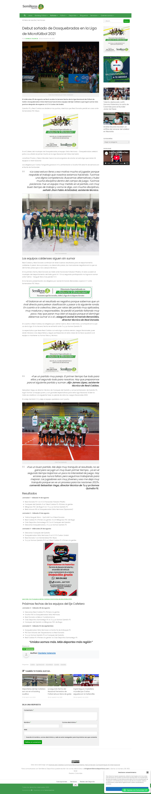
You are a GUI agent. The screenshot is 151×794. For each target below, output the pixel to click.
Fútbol (62, 15)
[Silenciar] (124, 163)
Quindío (56, 664)
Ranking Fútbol (40, 15)
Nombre (27, 722)
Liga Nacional (40, 664)
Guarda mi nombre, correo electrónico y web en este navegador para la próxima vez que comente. (61, 737)
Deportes (72, 15)
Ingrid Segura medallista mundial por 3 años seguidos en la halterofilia (84, 691)
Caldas (32, 664)
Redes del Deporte (87, 782)
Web (25, 730)
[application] (116, 157)
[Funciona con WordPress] (31, 790)
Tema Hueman (49, 790)
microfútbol (49, 664)
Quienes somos (107, 15)
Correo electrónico (69, 722)
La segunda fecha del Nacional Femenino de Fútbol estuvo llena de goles (59, 691)
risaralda (63, 664)
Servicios (93, 15)
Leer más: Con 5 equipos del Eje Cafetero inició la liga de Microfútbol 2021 (47, 599)
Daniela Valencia (31, 39)
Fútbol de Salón (29, 20)
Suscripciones (61, 782)
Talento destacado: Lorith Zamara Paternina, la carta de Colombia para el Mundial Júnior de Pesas (116, 105)
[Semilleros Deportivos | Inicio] (33, 6)
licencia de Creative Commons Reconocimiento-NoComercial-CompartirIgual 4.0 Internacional (84, 765)
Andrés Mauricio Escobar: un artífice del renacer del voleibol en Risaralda (116, 129)
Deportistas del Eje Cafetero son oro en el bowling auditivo (33, 691)
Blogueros (84, 15)
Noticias (53, 15)
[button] (147, 772)
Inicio (30, 15)
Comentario (29, 710)
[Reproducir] (106, 163)
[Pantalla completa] (127, 163)
